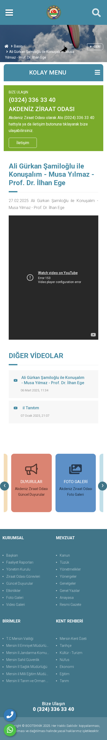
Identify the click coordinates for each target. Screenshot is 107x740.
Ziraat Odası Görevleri (23, 576)
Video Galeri (15, 605)
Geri (97, 46)
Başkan (12, 555)
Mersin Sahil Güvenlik (22, 660)
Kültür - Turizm (71, 653)
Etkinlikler (13, 591)
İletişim (22, 142)
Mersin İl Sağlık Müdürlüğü (26, 667)
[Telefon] (10, 715)
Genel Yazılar (70, 591)
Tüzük (64, 562)
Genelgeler (68, 583)
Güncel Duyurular (19, 583)
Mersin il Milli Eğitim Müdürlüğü (28, 674)
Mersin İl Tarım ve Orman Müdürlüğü (28, 681)
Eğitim (64, 674)
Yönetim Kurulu (18, 569)
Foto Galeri (14, 598)
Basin (18, 46)
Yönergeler (68, 576)
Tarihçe (65, 646)
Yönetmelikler (70, 569)
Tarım (64, 681)
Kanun (65, 555)
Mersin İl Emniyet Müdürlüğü (28, 646)
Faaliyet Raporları (19, 562)
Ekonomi (67, 667)
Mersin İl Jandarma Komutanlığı (28, 653)
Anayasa (67, 598)
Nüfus (64, 660)
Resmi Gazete (70, 605)
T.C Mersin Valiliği (19, 639)
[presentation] (4, 486)
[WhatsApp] (10, 730)
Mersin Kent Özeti (73, 639)
